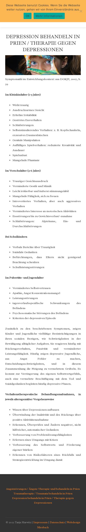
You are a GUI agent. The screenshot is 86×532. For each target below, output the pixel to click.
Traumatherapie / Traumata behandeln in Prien (43, 493)
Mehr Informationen (49, 16)
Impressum (40, 522)
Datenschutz (57, 522)
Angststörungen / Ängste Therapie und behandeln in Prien (43, 489)
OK (28, 16)
